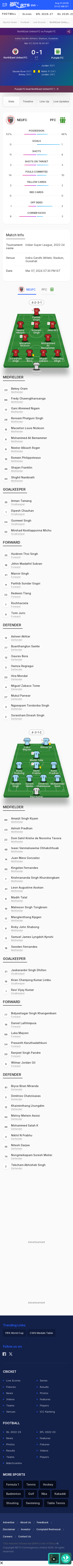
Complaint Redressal (48, 1529)
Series (43, 1380)
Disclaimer (9, 1529)
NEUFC (30, 289)
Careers (7, 1536)
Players (44, 1405)
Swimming (33, 1503)
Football (9, 13)
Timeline (28, 101)
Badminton (13, 1493)
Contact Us (24, 1536)
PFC (44, 289)
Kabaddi (60, 1493)
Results (44, 1386)
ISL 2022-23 (13, 1431)
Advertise (8, 1522)
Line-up (44, 101)
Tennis (31, 1484)
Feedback (42, 1522)
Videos (10, 1399)
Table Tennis (56, 1503)
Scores (27, 13)
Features (45, 1399)
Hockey (48, 1484)
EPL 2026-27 (44, 13)
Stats (11, 101)
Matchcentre (14, 1463)
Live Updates (61, 101)
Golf (31, 1493)
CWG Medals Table (41, 1332)
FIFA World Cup (14, 1332)
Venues (10, 1411)
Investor (26, 1529)
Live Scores (39, 22)
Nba (44, 1493)
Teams (10, 1405)
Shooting (12, 1503)
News (9, 1393)
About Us (25, 1522)
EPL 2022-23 (47, 1431)
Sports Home (10, 22)
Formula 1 (12, 1484)
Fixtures (11, 1386)
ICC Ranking (47, 1411)
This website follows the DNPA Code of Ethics (29, 1543)
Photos (44, 1393)
